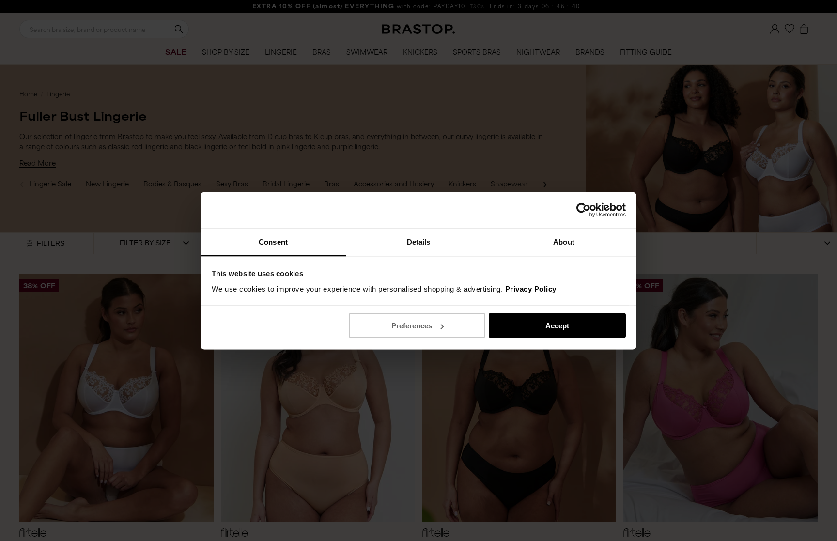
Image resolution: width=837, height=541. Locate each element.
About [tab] (563, 241)
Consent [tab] (273, 241)
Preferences (411, 326)
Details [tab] (419, 241)
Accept (557, 326)
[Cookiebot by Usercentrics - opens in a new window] (583, 210)
